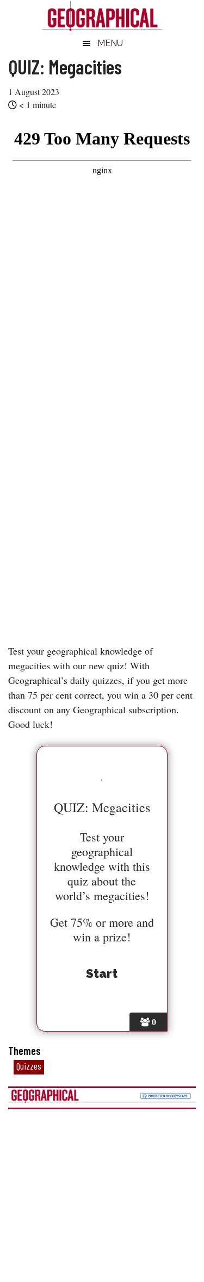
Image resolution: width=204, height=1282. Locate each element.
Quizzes (28, 1066)
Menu (110, 43)
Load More (102, 1175)
